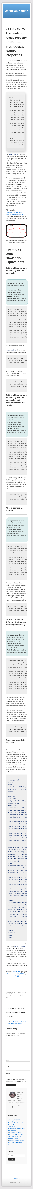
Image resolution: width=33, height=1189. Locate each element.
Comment (8, 1039)
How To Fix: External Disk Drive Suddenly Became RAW (16, 1142)
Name (8, 1060)
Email (7, 1066)
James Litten (18, 42)
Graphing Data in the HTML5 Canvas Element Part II (10, 995)
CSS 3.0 (22, 974)
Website (8, 1073)
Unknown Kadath (16, 10)
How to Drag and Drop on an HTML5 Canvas (22, 994)
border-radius (11, 974)
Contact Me (17, 1178)
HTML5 (18, 972)
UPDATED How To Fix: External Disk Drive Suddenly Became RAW (16, 1128)
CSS (14, 972)
